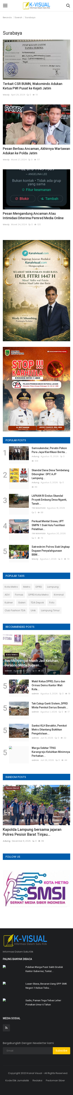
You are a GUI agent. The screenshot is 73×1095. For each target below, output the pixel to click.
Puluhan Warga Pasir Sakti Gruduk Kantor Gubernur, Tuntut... (44, 969)
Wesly (6, 94)
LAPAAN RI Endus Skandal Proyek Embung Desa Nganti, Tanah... (49, 499)
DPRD (39, 587)
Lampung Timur (50, 610)
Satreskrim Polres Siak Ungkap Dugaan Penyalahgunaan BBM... (51, 550)
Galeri (21, 602)
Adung (35, 456)
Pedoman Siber (55, 1080)
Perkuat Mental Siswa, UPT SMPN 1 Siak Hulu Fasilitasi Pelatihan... (48, 525)
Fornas (19, 594)
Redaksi (37, 1080)
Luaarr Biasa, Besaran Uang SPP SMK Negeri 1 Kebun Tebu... (46, 985)
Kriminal (59, 594)
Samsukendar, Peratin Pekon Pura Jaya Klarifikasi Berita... (49, 450)
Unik (33, 610)
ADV (7, 594)
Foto (51, 602)
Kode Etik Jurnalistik (17, 1080)
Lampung (53, 587)
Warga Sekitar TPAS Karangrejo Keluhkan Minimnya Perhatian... (51, 751)
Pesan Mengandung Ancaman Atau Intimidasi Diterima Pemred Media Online (33, 216)
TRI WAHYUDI (38, 507)
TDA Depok (37, 602)
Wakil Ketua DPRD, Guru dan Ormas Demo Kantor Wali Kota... (48, 685)
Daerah (18, 17)
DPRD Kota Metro (38, 594)
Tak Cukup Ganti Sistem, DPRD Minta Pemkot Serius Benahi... (50, 705)
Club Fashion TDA (15, 610)
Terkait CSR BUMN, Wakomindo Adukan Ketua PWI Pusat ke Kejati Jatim (32, 86)
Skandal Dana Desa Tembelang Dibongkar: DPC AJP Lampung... (50, 474)
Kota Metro (11, 587)
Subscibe (61, 1050)
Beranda (7, 17)
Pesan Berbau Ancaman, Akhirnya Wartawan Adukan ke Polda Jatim (36, 151)
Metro (26, 587)
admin (8, 670)
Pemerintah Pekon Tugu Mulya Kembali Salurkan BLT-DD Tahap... (36, 832)
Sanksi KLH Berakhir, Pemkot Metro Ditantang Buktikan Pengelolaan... (49, 729)
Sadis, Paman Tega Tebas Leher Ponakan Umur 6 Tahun (43, 1002)
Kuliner (9, 602)
